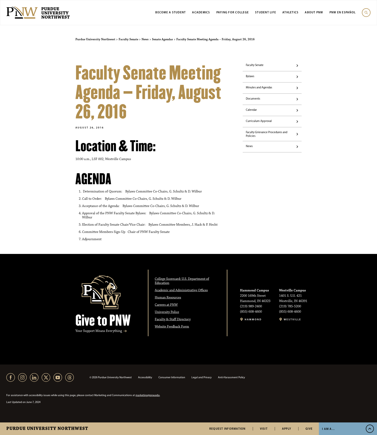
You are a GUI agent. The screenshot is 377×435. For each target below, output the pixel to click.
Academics (201, 12)
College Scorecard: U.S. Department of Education (182, 281)
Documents (253, 98)
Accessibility (145, 377)
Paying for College (232, 12)
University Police (167, 312)
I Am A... (328, 429)
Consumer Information (171, 377)
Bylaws (250, 76)
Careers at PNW (166, 305)
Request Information (227, 428)
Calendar (251, 110)
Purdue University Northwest (47, 428)
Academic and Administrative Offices (181, 290)
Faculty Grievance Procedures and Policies (266, 134)
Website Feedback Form (172, 326)
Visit (264, 428)
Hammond (253, 319)
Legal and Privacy (201, 377)
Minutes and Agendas (259, 87)
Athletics (290, 12)
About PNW (314, 12)
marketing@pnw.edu (147, 395)
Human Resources (168, 297)
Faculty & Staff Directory (173, 319)
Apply (286, 428)
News (249, 146)
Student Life (265, 12)
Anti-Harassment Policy (231, 377)
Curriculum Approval (259, 121)
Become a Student (170, 12)
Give (309, 428)
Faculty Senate (255, 65)
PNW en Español (342, 12)
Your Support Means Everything (98, 331)
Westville (292, 319)
